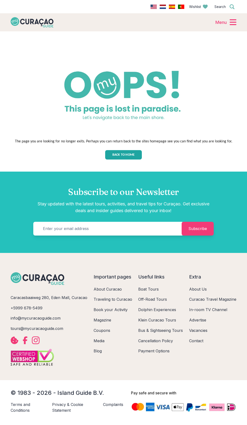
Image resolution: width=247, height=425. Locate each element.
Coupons (102, 330)
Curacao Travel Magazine (212, 299)
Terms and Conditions (20, 407)
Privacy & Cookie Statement (67, 407)
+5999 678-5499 (26, 308)
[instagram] (36, 340)
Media (99, 340)
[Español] (172, 7)
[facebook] (25, 340)
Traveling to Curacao (113, 299)
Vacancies (198, 330)
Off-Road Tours (152, 299)
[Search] (232, 6)
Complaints (113, 404)
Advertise (197, 320)
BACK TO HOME (123, 155)
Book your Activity (111, 309)
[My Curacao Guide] (32, 22)
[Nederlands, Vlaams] (163, 7)
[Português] (181, 7)
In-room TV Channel (208, 309)
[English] (154, 7)
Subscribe (197, 228)
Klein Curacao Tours (157, 320)
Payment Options (154, 350)
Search (220, 7)
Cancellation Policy (155, 340)
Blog (98, 350)
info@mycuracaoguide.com (36, 318)
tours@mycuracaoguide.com (37, 328)
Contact (196, 340)
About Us (198, 289)
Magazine (102, 320)
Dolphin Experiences (157, 309)
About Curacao (108, 289)
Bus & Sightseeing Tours (160, 330)
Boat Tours (148, 289)
